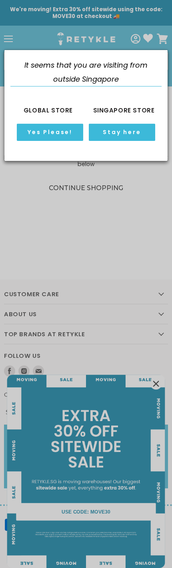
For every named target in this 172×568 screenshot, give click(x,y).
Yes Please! (50, 132)
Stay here (122, 132)
